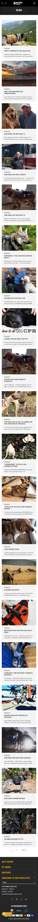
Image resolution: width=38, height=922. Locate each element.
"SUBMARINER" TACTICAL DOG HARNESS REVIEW (15, 465)
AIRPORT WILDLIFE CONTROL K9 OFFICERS (15, 716)
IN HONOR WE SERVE (11, 590)
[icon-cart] (34, 3)
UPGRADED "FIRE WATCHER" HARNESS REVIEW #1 (18, 674)
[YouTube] (26, 899)
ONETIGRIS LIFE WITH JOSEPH (15, 174)
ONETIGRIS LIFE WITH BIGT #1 (14, 134)
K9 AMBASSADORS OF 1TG (13, 839)
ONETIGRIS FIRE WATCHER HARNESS (17, 758)
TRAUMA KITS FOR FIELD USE (14, 298)
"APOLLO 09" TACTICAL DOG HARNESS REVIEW (18, 507)
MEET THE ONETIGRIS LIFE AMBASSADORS (13, 92)
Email (4, 882)
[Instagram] (17, 899)
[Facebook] (12, 899)
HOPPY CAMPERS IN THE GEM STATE (17, 51)
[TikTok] (21, 899)
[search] (5, 3)
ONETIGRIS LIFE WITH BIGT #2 (14, 215)
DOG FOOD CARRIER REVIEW (14, 798)
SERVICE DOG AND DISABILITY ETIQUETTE (15, 380)
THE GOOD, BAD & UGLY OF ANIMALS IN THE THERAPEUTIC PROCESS (18, 423)
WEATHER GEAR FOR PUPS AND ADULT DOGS (18, 631)
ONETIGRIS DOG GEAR (21, 919)
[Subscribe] (34, 882)
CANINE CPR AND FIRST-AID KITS (16, 339)
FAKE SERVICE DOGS (11, 549)
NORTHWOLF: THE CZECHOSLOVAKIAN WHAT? (18, 256)
